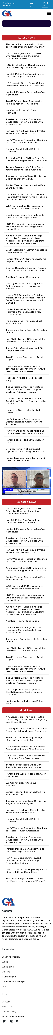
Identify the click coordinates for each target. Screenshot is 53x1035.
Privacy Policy (9, 1011)
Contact (6, 1002)
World (5, 962)
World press (8, 967)
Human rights (9, 977)
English (46, 4)
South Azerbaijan (11, 957)
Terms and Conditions (13, 1016)
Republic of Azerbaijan (13, 982)
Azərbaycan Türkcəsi (9, 4)
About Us (7, 1007)
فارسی (32, 4)
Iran (4, 986)
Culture (6, 972)
